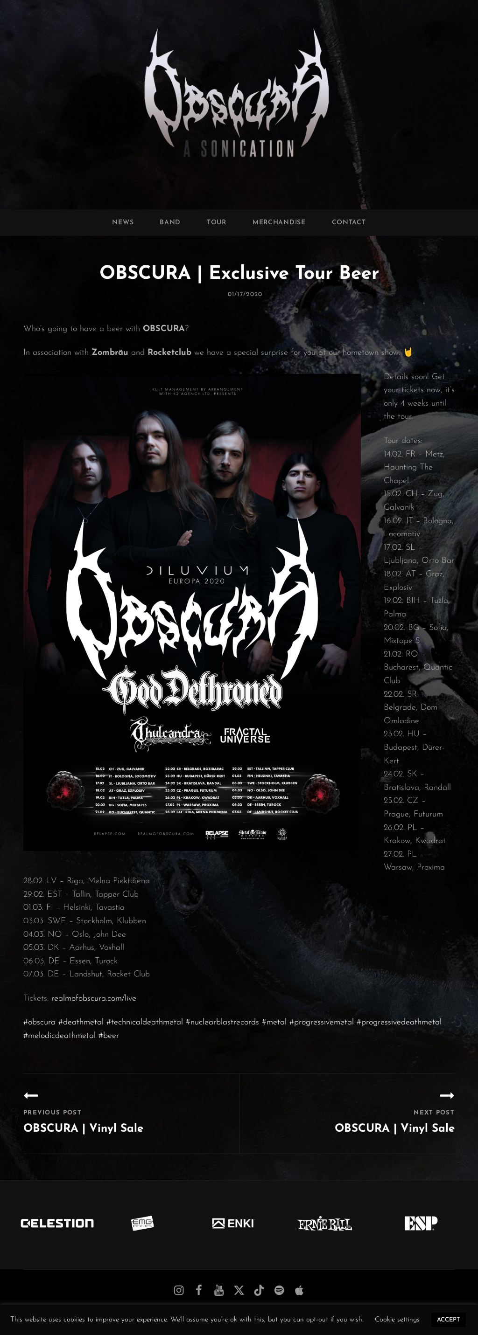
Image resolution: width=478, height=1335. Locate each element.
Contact (349, 222)
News (123, 222)
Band (170, 222)
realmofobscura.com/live (93, 999)
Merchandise (279, 222)
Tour (216, 222)
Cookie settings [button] (397, 1319)
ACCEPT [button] (448, 1320)
